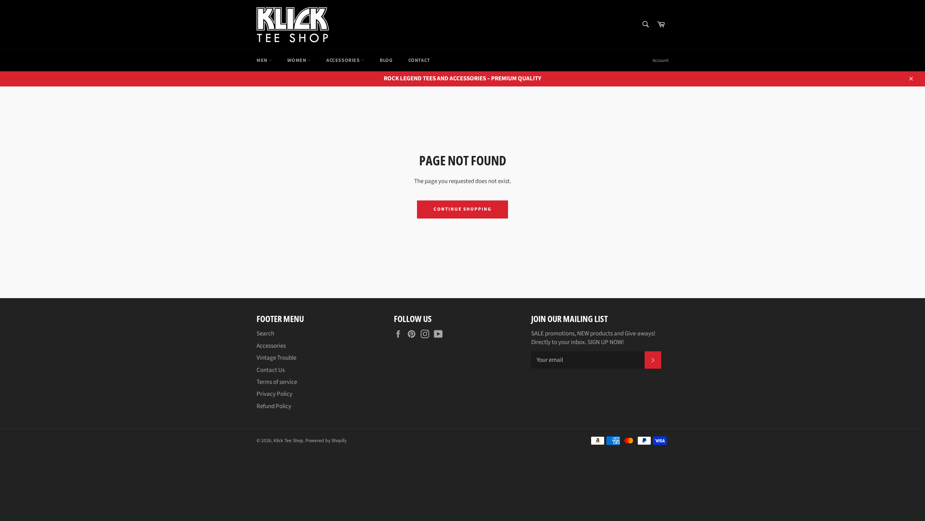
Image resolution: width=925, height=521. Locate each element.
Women (297, 60)
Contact (419, 60)
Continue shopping (462, 209)
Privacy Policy (274, 394)
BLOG (386, 60)
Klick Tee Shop (288, 440)
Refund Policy (274, 406)
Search (265, 333)
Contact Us (271, 370)
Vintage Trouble (276, 357)
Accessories (343, 60)
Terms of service (277, 382)
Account (660, 60)
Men (262, 60)
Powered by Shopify (326, 440)
